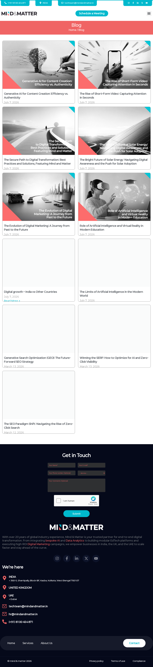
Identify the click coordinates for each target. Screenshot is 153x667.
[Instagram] (129, 3)
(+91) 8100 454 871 (21, 621)
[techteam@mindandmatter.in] (4, 606)
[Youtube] (146, 3)
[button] (149, 13)
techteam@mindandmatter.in (28, 606)
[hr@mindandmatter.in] (4, 614)
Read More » (12, 300)
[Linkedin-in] (138, 3)
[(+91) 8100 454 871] (4, 621)
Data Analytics (75, 540)
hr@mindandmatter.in (23, 614)
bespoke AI (53, 540)
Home (72, 29)
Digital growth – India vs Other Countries (30, 291)
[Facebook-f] (133, 3)
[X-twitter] (142, 3)
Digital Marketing (39, 544)
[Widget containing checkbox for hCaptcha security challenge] (76, 500)
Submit (76, 513)
